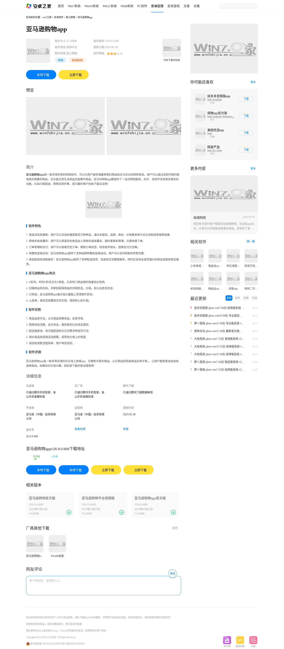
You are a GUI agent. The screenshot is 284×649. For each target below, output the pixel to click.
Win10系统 (91, 6)
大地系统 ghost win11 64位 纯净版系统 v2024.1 (219, 354)
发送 (172, 573)
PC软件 (142, 6)
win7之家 (47, 17)
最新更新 (240, 646)
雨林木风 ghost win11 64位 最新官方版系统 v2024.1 (219, 331)
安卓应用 (157, 6)
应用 (245, 297)
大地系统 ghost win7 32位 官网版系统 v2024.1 (219, 338)
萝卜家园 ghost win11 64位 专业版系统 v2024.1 (219, 323)
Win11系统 (110, 6)
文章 (187, 6)
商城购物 (77, 60)
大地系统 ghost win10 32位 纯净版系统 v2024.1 (219, 346)
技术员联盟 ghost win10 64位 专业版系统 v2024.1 (219, 315)
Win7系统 (74, 6)
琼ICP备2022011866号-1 (73, 643)
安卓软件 (58, 17)
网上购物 (70, 17)
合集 (197, 6)
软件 (175, 528)
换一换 (251, 241)
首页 (61, 6)
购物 (60, 60)
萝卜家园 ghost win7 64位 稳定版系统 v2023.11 (219, 361)
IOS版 (55, 456)
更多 (253, 82)
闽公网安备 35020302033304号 (45, 643)
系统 (228, 297)
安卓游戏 (173, 6)
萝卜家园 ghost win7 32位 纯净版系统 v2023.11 (219, 369)
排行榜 (227, 646)
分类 (253, 646)
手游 (254, 297)
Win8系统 (127, 6)
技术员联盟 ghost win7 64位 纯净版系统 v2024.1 (219, 307)
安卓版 (36, 456)
